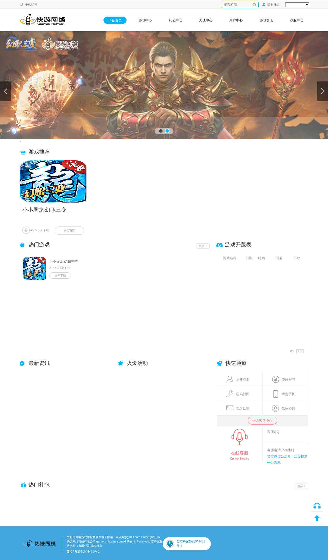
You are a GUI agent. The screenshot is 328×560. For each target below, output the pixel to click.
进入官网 (69, 230)
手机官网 (31, 4)
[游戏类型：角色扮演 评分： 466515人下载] (65, 181)
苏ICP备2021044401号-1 (83, 551)
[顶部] (317, 518)
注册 (276, 4)
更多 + (203, 246)
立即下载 (60, 275)
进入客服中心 (262, 421)
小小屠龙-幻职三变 (63, 262)
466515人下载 (39, 230)
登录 (270, 4)
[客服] (317, 505)
